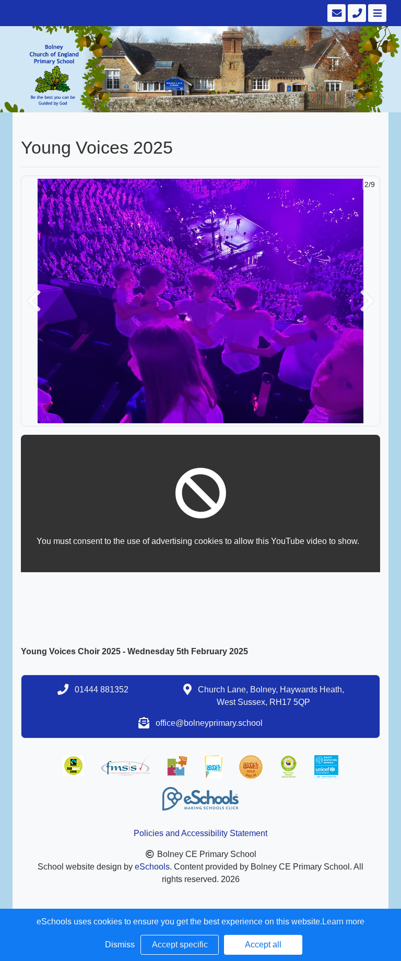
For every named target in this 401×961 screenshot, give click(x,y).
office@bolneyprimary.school (209, 723)
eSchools (152, 866)
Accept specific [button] (180, 944)
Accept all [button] (263, 944)
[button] (34, 301)
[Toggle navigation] (376, 13)
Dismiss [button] (120, 944)
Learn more (343, 921)
